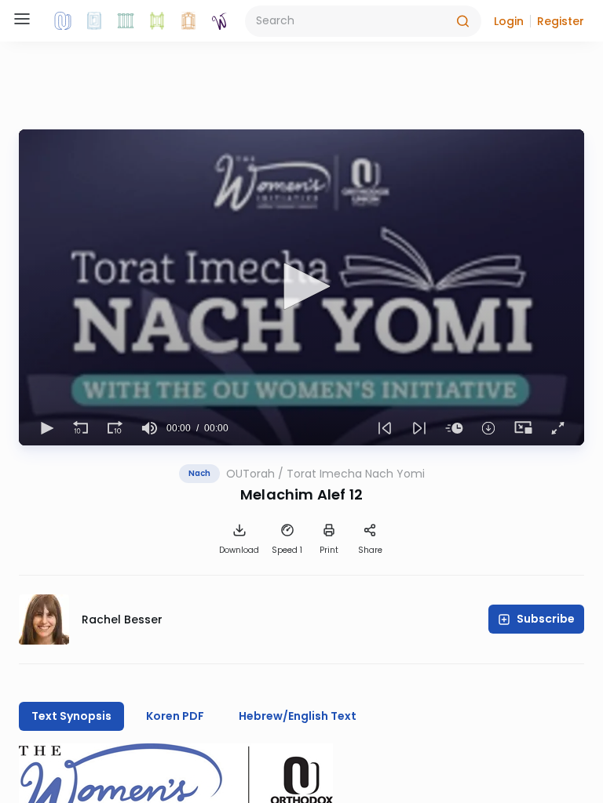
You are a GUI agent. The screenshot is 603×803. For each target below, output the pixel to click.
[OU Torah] (62, 21)
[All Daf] (188, 21)
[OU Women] (219, 21)
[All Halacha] (125, 21)
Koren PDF (175, 716)
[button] (509, 21)
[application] (301, 287)
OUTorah (250, 473)
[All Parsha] (157, 21)
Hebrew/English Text (297, 716)
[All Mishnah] (94, 21)
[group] (149, 428)
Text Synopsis (71, 716)
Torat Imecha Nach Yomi (356, 473)
